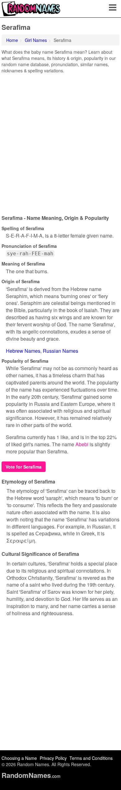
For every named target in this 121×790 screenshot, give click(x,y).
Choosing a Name (19, 758)
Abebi (81, 444)
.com (31, 776)
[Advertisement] (60, 141)
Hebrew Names (23, 350)
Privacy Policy (53, 758)
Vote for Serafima (24, 467)
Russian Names (60, 350)
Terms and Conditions (91, 758)
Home (12, 40)
